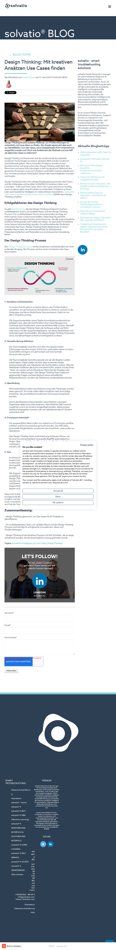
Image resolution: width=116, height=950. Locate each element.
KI (34, 543)
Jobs (33, 912)
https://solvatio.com (25, 899)
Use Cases (41, 543)
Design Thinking (54, 543)
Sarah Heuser (28, 77)
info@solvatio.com (26, 897)
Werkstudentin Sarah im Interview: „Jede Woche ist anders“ (93, 195)
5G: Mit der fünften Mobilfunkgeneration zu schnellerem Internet (91, 204)
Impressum (30, 905)
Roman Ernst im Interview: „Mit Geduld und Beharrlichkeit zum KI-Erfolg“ (95, 186)
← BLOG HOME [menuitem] (20, 54)
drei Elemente (18, 209)
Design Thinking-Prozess (20, 247)
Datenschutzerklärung (24, 909)
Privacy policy (86, 445)
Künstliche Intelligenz (22, 543)
